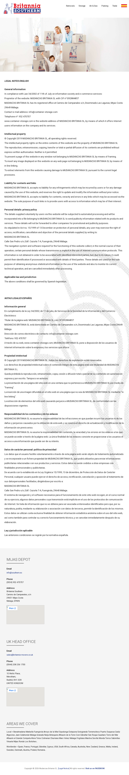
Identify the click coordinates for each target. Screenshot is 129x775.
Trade (114, 6)
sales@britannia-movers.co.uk (20, 655)
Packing (104, 6)
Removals (70, 6)
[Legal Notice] (63, 768)
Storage (82, 6)
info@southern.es (14, 573)
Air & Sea (93, 6)
